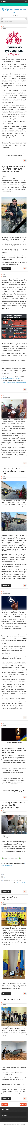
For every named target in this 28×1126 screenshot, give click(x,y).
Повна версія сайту (8, 21)
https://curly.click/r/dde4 (6, 865)
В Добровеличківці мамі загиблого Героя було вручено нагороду (13, 168)
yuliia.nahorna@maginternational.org (11, 378)
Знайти (25, 18)
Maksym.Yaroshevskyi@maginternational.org (13, 382)
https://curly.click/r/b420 (20, 882)
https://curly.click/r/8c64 (8, 877)
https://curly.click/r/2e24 (6, 860)
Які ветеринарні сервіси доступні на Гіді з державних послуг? (13, 805)
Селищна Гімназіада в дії (13, 999)
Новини (4, 28)
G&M (8, 1124)
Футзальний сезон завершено (10, 898)
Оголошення (5, 1115)
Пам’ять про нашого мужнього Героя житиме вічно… (13, 471)
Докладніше (6, 268)
